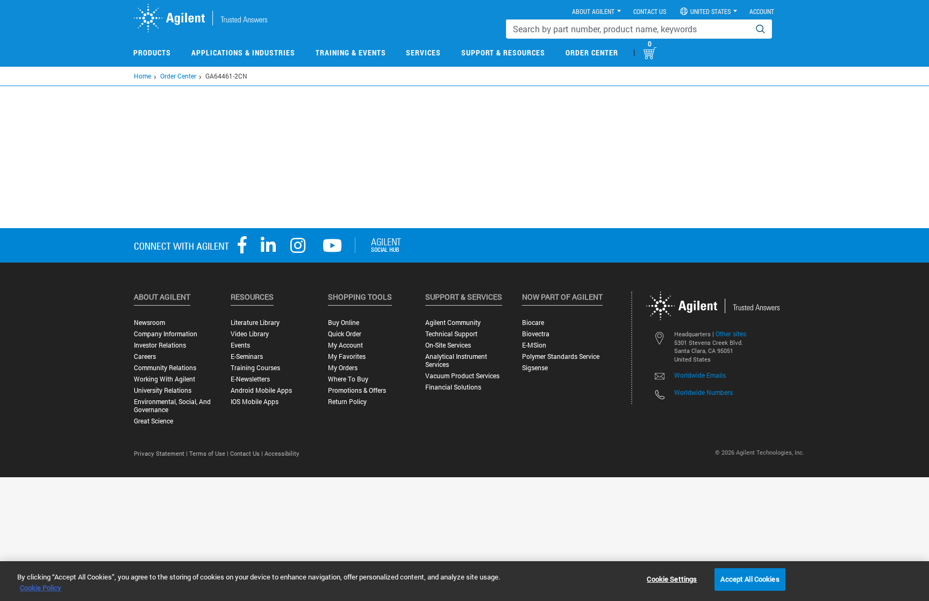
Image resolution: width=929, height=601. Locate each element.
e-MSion (534, 345)
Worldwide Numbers (703, 392)
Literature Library (255, 323)
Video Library (250, 334)
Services (423, 52)
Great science (153, 421)
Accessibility (282, 453)
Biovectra (535, 334)
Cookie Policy (40, 587)
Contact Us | (247, 453)
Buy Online (343, 323)
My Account (345, 345)
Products (152, 52)
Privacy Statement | (161, 453)
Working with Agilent (164, 379)
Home (142, 76)
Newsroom (149, 323)
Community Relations (165, 368)
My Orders (343, 368)
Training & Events (351, 52)
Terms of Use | (209, 453)
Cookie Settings (672, 579)
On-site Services (448, 345)
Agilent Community (453, 323)
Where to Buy (348, 379)
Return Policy (347, 402)
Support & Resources (503, 52)
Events (240, 345)
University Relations (162, 390)
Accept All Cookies (749, 579)
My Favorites (347, 356)
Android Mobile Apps (261, 390)
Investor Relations (160, 345)
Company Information (165, 334)
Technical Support (451, 334)
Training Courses (255, 368)
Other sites (731, 333)
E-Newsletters (250, 379)
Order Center (592, 52)
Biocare (533, 323)
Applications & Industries (243, 52)
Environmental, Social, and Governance (172, 406)
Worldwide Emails (700, 375)
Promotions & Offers (357, 390)
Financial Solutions (453, 387)
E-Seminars (247, 356)
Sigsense (535, 368)
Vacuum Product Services (462, 376)
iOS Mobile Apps (254, 402)
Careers (145, 356)
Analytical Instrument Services (456, 360)
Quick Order (344, 334)
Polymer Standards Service (560, 356)
